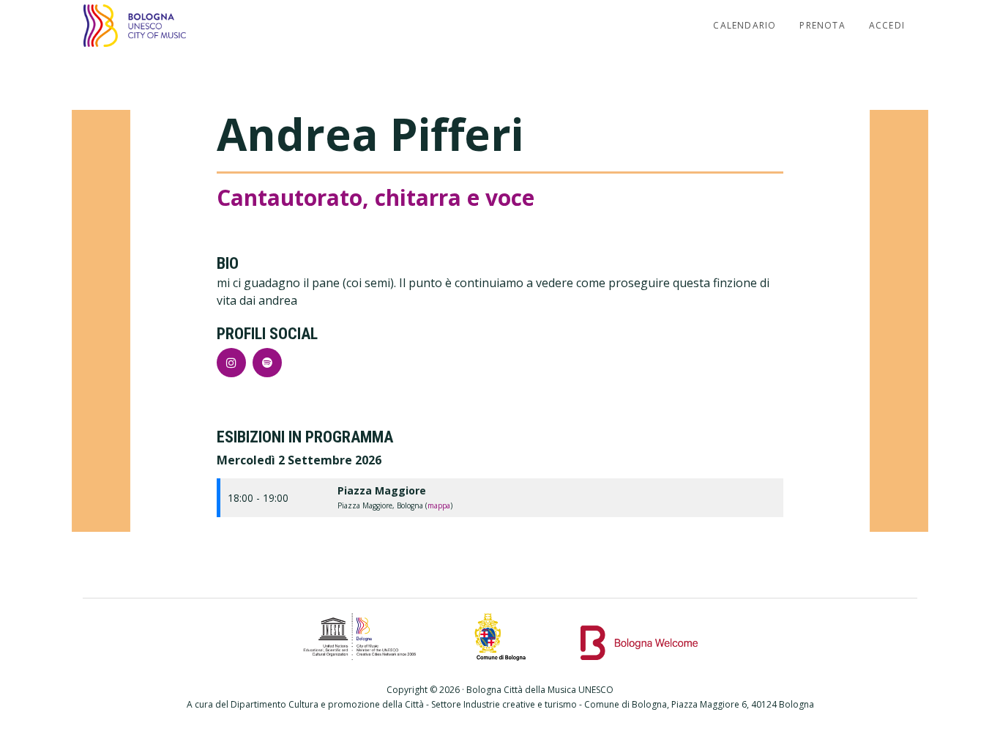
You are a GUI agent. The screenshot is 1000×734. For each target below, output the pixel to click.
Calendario (744, 25)
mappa (439, 505)
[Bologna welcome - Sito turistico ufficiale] (639, 636)
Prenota (822, 25)
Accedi (887, 25)
